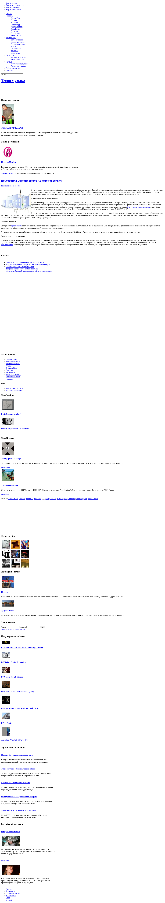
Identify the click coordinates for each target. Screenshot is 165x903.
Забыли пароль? (7, 629)
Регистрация (20, 629)
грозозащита (16, 226)
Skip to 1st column (13, 7)
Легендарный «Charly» (11, 458)
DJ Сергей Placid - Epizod (12, 677)
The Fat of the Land (9, 485)
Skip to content (11, 3)
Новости (12, 173)
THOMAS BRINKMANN (12, 128)
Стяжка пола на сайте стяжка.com (20, 267)
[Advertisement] (120, 91)
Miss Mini (5, 861)
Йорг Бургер (81, 499)
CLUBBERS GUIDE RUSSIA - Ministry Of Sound (22, 648)
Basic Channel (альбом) (11, 414)
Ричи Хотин (93, 499)
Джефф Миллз (50, 499)
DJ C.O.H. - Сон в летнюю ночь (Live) (17, 691)
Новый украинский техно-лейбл (15, 428)
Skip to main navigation (15, 5)
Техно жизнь (6, 186)
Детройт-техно (7, 610)
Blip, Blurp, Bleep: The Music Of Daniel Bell (19, 708)
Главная (4, 173)
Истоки (4, 592)
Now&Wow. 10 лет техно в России (15, 783)
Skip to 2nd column (13, 9)
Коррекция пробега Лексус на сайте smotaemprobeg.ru (28, 264)
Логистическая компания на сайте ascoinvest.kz (25, 262)
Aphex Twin (13, 499)
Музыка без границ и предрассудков (17, 755)
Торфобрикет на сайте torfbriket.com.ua (22, 269)
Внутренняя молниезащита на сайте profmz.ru (31, 180)
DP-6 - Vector (6, 723)
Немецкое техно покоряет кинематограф (19, 797)
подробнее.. (6, 467)
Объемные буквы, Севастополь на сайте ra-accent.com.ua (29, 271)
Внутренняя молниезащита (138, 207)
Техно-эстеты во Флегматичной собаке (18, 769)
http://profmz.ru (7, 245)
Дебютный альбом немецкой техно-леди (18, 810)
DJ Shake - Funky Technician (13, 662)
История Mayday (8, 162)
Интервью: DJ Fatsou (10, 832)
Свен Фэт (71, 499)
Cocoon (22, 499)
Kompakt (29, 499)
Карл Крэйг (62, 499)
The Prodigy (38, 499)
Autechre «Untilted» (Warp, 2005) (15, 740)
